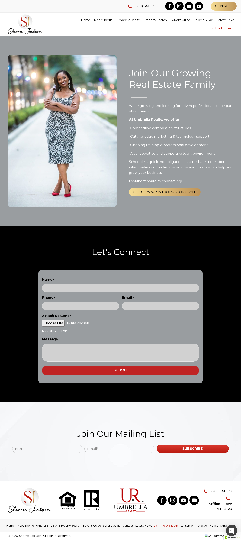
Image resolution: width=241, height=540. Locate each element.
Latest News (143, 525)
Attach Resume (56, 316)
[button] (169, 6)
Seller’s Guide (111, 525)
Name (48, 279)
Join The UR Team (166, 525)
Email (127, 298)
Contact (128, 525)
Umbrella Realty (46, 525)
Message (50, 339)
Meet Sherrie (25, 525)
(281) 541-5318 (146, 6)
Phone (48, 298)
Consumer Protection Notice (199, 525)
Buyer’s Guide (92, 525)
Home (10, 525)
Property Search (70, 525)
